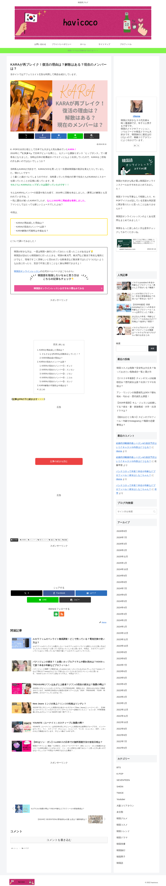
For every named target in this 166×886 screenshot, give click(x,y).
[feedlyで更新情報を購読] (56, 614)
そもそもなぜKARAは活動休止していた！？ (61, 354)
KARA (24, 540)
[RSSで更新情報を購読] (61, 614)
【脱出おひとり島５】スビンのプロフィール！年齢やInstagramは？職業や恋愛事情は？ (136, 421)
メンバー (33, 540)
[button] (91, 136)
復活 (52, 540)
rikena (136, 116)
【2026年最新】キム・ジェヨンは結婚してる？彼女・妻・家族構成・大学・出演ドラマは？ (136, 406)
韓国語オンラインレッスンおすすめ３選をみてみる (59, 288)
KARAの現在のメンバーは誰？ (52, 362)
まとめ (42, 389)
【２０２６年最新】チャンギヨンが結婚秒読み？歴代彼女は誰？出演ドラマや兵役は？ (136, 382)
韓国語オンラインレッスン (27, 271)
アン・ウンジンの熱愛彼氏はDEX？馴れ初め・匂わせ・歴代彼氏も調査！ (136, 394)
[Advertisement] (59, 319)
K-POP (15, 540)
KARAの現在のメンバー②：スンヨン (58, 370)
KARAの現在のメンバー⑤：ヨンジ (57, 381)
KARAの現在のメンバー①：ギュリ (57, 366)
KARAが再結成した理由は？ (51, 350)
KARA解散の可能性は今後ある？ (53, 385)
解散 (65, 540)
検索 (118, 343)
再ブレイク (43, 540)
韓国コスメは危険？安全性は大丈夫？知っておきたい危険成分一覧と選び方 (136, 370)
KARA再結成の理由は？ (52, 358)
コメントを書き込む (59, 839)
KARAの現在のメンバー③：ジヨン (57, 374)
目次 (55, 344)
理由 (58, 540)
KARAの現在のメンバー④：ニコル (57, 377)
